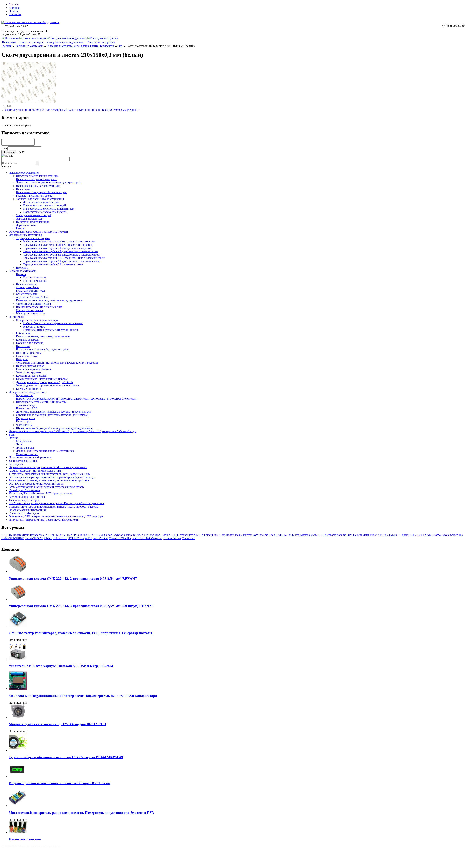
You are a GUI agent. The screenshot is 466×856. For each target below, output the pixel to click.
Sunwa (29, 538)
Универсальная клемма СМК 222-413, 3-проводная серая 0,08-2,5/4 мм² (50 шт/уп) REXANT (81, 606)
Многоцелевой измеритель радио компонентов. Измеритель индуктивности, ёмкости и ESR (81, 813)
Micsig (25, 534)
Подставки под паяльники (32, 221)
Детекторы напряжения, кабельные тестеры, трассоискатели (53, 411)
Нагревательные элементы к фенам (45, 211)
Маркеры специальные (30, 313)
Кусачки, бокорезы (27, 339)
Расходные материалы (101, 42)
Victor (80, 538)
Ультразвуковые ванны (23, 460)
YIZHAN (48, 534)
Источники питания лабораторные (30, 457)
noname (341, 534)
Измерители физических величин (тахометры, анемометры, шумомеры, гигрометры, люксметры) (76, 398)
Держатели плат (26, 225)
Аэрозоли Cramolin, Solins (32, 297)
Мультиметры (24, 395)
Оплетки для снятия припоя (33, 303)
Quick (404, 534)
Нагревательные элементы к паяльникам (48, 208)
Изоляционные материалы (25, 234)
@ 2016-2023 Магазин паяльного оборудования (30, 846)
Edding (166, 534)
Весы (12, 434)
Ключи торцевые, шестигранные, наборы (42, 378)
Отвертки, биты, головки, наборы (37, 320)
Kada (272, 534)
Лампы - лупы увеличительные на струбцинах (45, 450)
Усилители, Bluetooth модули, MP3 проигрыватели (40, 493)
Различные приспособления (33, 369)
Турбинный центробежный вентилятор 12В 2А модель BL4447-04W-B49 (66, 757)
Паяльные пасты (26, 284)
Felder (207, 534)
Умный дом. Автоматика (24, 490)
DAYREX (155, 534)
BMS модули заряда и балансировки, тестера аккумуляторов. (46, 486)
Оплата (13, 11)
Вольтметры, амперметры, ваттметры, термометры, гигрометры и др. (52, 477)
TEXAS (38, 538)
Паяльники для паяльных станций (44, 205)
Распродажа (16, 464)
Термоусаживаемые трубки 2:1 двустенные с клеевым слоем (60, 251)
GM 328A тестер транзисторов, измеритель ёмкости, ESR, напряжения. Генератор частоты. (81, 633)
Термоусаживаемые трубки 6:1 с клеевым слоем (53, 264)
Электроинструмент (28, 372)
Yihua (112, 538)
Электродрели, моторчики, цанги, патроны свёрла (47, 385)
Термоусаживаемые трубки (33, 238)
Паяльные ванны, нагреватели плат (38, 185)
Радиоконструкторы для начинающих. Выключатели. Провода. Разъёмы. (54, 506)
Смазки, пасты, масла (29, 310)
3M (120, 45)
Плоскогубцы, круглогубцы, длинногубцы (42, 349)
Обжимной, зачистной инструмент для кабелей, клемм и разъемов (57, 362)
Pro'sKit (374, 534)
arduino (82, 534)
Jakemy (247, 534)
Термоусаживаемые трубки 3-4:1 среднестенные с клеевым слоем (64, 257)
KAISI (279, 534)
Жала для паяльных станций (33, 215)
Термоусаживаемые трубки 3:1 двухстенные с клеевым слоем (61, 254)
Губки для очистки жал (30, 290)
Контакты (15, 14)
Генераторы (23, 421)
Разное (20, 228)
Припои (21, 274)
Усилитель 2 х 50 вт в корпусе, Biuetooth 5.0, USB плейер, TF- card (61, 666)
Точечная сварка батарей (24, 500)
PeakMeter (363, 534)
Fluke (215, 534)
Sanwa (438, 534)
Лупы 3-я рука (25, 447)
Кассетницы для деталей (31, 375)
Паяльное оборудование (24, 172)
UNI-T (48, 538)
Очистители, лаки (27, 293)
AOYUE (64, 534)
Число (20, 151)
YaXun (104, 538)
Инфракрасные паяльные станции (37, 175)
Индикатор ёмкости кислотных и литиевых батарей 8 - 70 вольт (59, 783)
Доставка (14, 7)
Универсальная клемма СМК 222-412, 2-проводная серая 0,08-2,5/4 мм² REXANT (73, 578)
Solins (5, 538)
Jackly (238, 534)
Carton (108, 534)
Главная (14, 4)
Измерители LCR (27, 408)
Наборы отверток (34, 326)
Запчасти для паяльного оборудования (40, 198)
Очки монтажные (27, 454)
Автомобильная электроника (27, 496)
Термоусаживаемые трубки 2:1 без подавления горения (57, 244)
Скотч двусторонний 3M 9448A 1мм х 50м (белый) (36, 109)
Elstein (191, 534)
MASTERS (317, 534)
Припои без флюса (35, 280)
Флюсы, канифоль (27, 287)
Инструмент (16, 316)
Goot (222, 534)
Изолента (22, 267)
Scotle (445, 534)
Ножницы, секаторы (29, 352)
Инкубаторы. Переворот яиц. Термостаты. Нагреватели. (44, 519)
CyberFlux (141, 534)
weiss (96, 538)
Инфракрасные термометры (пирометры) (41, 401)
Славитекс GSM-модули (24, 513)
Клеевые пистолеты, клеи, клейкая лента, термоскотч (81, 45)
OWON (351, 534)
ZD (118, 538)
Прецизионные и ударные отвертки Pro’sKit (50, 329)
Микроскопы (24, 441)
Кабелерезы (23, 333)
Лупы (19, 444)
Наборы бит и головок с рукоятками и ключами (53, 323)
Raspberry (36, 534)
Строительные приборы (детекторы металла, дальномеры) (52, 414)
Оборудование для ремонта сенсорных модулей (38, 231)
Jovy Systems (260, 534)
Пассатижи (23, 346)
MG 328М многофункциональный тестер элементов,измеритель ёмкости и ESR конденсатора (83, 696)
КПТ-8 (146, 538)
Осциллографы (25, 418)
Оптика (13, 437)
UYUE (72, 538)
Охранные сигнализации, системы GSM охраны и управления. (48, 467)
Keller (287, 534)
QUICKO (414, 534)
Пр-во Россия (172, 538)
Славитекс (188, 538)
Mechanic (330, 534)
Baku (100, 534)
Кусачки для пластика (29, 342)
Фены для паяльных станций (41, 202)
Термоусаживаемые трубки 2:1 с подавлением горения (57, 248)
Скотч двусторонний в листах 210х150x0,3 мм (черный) (103, 109)
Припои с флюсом (34, 277)
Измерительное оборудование (65, 42)
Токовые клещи (25, 405)
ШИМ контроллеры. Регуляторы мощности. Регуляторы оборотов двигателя (56, 503)
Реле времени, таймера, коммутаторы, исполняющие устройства (49, 480)
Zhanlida (126, 538)
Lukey (295, 534)
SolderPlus (456, 534)
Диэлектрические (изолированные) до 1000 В (44, 382)
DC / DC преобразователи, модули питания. (36, 483)
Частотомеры (24, 424)
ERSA (199, 534)
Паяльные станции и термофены (36, 179)
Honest (230, 534)
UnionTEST (60, 538)
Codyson (118, 534)
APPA (74, 534)
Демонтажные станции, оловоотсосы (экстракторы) (48, 182)
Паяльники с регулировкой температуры (41, 192)
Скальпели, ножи (27, 356)
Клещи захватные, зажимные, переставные (43, 336)
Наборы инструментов (30, 365)
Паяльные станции (31, 42)
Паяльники (9, 42)
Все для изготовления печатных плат (39, 306)
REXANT (427, 534)
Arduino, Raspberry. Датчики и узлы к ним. (35, 470)
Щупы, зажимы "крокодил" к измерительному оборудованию (54, 428)
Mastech (305, 534)
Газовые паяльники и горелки (34, 195)
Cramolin (129, 534)
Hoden (17, 534)
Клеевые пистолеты (28, 388)
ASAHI (92, 534)
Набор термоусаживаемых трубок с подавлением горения (59, 241)
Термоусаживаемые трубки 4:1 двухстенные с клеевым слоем (61, 261)
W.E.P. (88, 538)
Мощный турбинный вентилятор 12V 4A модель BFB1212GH (57, 724)
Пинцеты (22, 359)
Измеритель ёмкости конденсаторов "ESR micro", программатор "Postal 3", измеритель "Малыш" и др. (72, 431)
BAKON (7, 534)
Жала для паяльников (29, 218)
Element (182, 534)
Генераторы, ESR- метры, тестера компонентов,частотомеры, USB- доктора (56, 516)
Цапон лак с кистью (25, 839)
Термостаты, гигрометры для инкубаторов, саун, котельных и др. (49, 473)
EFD (173, 534)
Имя (4, 148)
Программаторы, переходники (28, 509)
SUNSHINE (16, 538)
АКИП (136, 538)
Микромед (157, 538)
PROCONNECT (390, 534)
